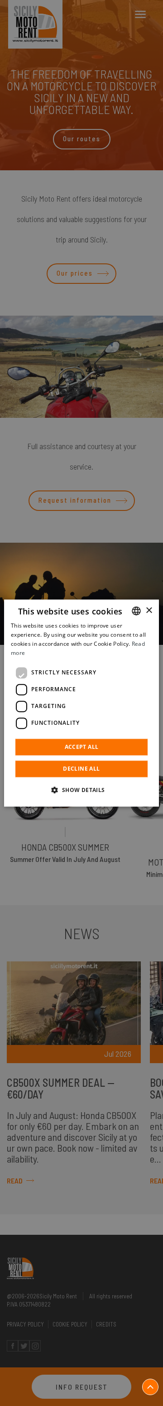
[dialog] (81, 703)
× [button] (148, 610)
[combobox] (136, 610)
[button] (81, 789)
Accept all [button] (82, 747)
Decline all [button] (81, 768)
